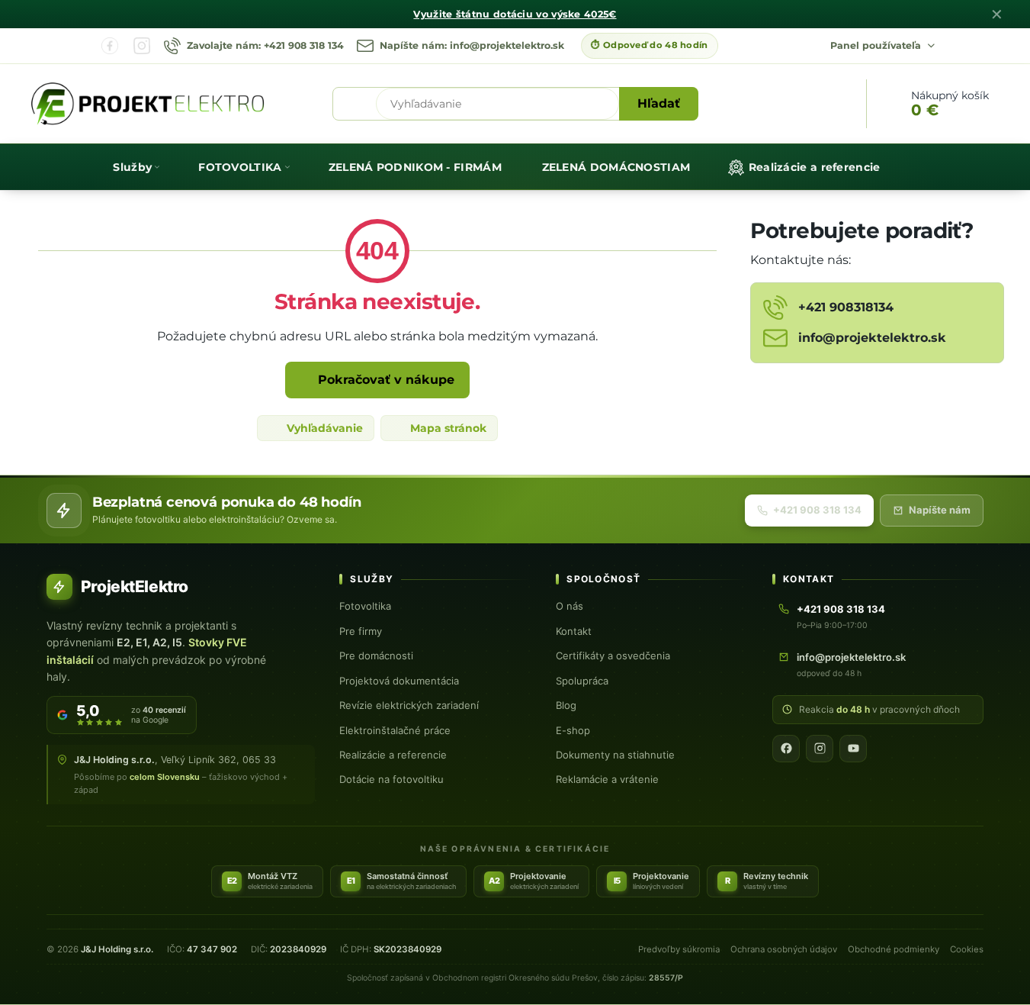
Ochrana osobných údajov (783, 949)
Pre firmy (360, 631)
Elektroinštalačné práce (395, 730)
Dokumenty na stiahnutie (615, 755)
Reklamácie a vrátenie (607, 779)
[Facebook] (110, 46)
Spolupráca (582, 681)
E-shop (573, 730)
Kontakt (574, 631)
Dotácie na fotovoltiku (391, 779)
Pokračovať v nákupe (384, 379)
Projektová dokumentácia (399, 681)
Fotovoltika (365, 606)
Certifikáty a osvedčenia (613, 655)
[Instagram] (142, 46)
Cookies (966, 949)
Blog (566, 705)
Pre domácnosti (376, 655)
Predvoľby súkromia (679, 949)
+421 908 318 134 (817, 510)
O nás (569, 606)
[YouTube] (853, 748)
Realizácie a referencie (393, 755)
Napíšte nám (940, 510)
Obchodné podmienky (893, 949)
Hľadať (658, 103)
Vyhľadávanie (323, 428)
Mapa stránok (446, 428)
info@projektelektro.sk (851, 657)
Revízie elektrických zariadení (409, 705)
